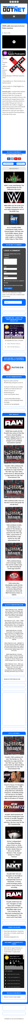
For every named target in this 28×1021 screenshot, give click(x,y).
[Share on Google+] (19, 158)
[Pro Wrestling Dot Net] (14, 9)
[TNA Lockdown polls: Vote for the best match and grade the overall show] (14, 497)
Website (6, 276)
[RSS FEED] (15, 1)
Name (5, 267)
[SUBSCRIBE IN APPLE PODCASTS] (14, 55)
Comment (6, 257)
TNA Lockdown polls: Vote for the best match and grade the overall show (14, 502)
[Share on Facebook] (9, 158)
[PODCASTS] (18, 1)
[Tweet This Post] (12, 158)
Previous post (9, 163)
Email (5, 271)
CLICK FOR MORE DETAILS (12, 398)
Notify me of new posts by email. (14, 285)
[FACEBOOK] (13, 1)
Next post (20, 163)
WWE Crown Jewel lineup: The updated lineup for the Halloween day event (14, 187)
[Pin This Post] (16, 158)
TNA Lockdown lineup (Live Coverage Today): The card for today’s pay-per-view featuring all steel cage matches (14, 564)
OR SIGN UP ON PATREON (11, 404)
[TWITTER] (10, 1)
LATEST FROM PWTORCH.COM (14, 605)
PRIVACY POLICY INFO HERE (14, 154)
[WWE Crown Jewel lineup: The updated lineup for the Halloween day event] (14, 182)
